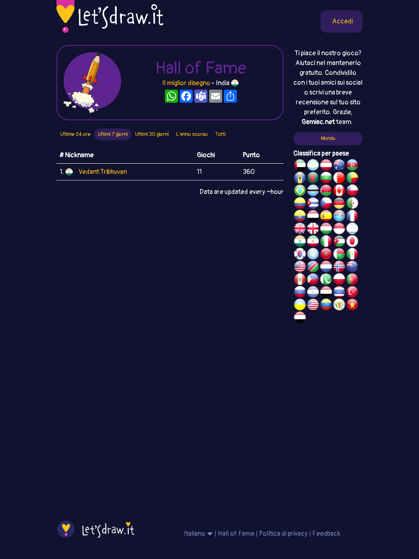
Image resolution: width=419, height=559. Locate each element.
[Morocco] (326, 255)
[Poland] (339, 280)
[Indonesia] (339, 229)
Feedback (326, 534)
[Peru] (299, 280)
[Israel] (352, 229)
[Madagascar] (339, 255)
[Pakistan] (326, 280)
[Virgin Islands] (339, 306)
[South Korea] (299, 255)
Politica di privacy (283, 534)
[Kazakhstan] (313, 255)
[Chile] (352, 191)
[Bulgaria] (326, 179)
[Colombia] (299, 204)
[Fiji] (339, 217)
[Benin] (352, 179)
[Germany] (339, 204)
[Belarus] (326, 191)
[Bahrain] (339, 179)
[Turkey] (352, 293)
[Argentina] (313, 166)
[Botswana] (313, 191)
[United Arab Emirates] (299, 166)
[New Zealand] (352, 268)
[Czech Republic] (326, 204)
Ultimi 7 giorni (113, 134)
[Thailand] (339, 293)
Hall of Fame (236, 534)
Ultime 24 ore (75, 134)
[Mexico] (352, 255)
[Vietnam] (352, 306)
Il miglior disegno (186, 83)
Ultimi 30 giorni (152, 134)
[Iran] (313, 242)
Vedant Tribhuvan (103, 172)
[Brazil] (299, 191)
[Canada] (339, 191)
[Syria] (326, 293)
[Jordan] (339, 242)
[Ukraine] (299, 306)
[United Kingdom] (299, 229)
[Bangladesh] (313, 179)
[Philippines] (313, 280)
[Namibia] (313, 268)
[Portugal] (352, 280)
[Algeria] (352, 204)
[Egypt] (313, 217)
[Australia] (339, 166)
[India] (299, 242)
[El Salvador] (313, 293)
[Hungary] (326, 229)
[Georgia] (313, 229)
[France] (352, 217)
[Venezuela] (326, 306)
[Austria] (326, 166)
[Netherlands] (326, 268)
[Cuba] (313, 204)
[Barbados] (299, 179)
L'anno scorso (192, 134)
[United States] (313, 306)
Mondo (328, 138)
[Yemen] (299, 318)
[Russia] (299, 293)
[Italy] (326, 242)
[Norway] (339, 268)
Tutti (220, 134)
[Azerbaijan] (352, 166)
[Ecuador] (299, 217)
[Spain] (326, 217)
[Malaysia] (299, 268)
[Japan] (352, 242)
